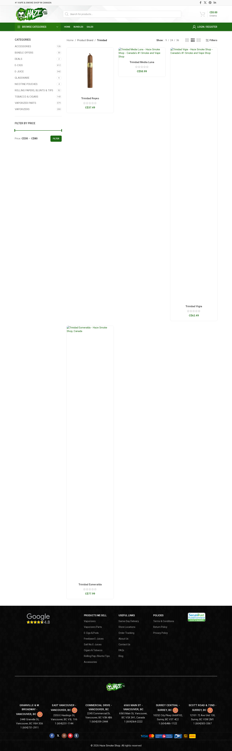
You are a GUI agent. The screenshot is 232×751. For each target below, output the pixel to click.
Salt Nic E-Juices (93, 644)
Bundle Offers (24, 52)
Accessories (23, 46)
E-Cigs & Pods (91, 633)
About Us (123, 638)
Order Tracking (126, 633)
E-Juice (19, 71)
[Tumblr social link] (76, 735)
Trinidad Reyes (90, 98)
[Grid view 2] (187, 40)
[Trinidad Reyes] (90, 71)
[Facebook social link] (201, 2)
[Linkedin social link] (215, 2)
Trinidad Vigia (193, 306)
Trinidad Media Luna (142, 62)
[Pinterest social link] (210, 2)
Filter (56, 138)
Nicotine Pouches (26, 84)
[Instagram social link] (64, 735)
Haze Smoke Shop (110, 745)
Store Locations (127, 627)
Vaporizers (22, 109)
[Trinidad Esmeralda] (90, 453)
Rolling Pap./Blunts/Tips (97, 656)
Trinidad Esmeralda (90, 584)
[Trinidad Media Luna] (142, 53)
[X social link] (205, 2)
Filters (213, 40)
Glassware (22, 77)
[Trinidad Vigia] (194, 175)
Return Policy (160, 627)
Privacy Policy (160, 633)
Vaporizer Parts (25, 102)
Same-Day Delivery (129, 621)
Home (70, 40)
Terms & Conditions (163, 621)
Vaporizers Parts (93, 627)
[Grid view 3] (192, 40)
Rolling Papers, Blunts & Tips (34, 90)
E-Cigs (19, 65)
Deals (18, 58)
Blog (121, 656)
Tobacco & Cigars (26, 96)
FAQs (121, 650)
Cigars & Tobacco (93, 650)
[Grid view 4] (199, 40)
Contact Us (124, 644)
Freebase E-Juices (94, 638)
